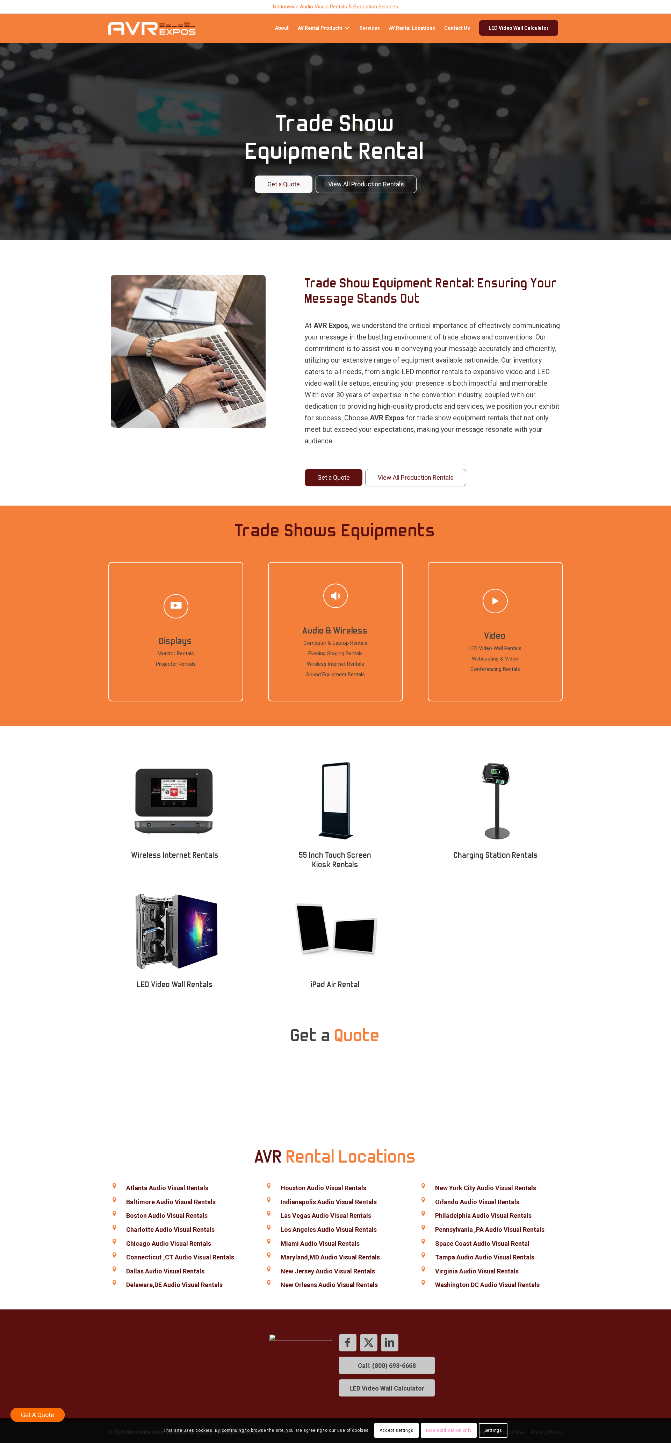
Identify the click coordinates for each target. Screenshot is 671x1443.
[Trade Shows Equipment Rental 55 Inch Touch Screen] (335, 800)
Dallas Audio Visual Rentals (165, 1271)
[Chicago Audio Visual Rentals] (114, 1242)
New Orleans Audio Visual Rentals (329, 1284)
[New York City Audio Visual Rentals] (423, 1186)
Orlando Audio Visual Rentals (477, 1202)
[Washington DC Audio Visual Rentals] (423, 1283)
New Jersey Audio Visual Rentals (328, 1271)
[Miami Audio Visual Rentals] (269, 1242)
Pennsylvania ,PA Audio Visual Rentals (489, 1229)
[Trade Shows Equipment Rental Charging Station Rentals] (496, 800)
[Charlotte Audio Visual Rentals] (114, 1228)
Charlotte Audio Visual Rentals (170, 1229)
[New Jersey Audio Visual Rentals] (269, 1269)
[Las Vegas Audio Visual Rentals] (269, 1214)
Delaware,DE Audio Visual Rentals (174, 1284)
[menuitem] (281, 28)
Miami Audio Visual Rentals (320, 1243)
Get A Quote (37, 1415)
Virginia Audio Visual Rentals (477, 1271)
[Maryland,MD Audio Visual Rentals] (269, 1255)
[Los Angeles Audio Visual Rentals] (269, 1228)
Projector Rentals (176, 664)
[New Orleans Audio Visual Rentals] (269, 1283)
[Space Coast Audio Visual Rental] (423, 1242)
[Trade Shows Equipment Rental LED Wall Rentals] (175, 930)
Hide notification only (448, 1430)
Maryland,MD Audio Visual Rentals (330, 1257)
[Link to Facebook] (347, 1342)
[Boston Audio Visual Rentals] (114, 1214)
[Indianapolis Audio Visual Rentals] (269, 1200)
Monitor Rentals (176, 653)
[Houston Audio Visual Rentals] (269, 1186)
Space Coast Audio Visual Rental (482, 1243)
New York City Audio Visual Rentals (485, 1188)
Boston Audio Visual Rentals (167, 1215)
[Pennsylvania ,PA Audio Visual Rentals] (423, 1228)
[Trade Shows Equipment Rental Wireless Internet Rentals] (175, 800)
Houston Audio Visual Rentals (323, 1188)
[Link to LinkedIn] (389, 1342)
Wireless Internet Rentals (335, 664)
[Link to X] (368, 1342)
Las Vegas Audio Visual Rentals (326, 1215)
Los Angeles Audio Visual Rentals (329, 1229)
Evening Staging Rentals (335, 653)
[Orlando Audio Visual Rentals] (423, 1200)
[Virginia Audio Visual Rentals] (423, 1269)
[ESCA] (300, 1365)
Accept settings (396, 1430)
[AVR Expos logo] (152, 28)
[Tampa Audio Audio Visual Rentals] (423, 1255)
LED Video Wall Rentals (495, 648)
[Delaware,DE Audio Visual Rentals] (114, 1283)
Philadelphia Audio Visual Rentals (483, 1215)
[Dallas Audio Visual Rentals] (114, 1269)
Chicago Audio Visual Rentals (168, 1243)
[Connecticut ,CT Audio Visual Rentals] (114, 1255)
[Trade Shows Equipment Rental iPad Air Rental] (335, 930)
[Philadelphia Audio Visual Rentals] (423, 1214)
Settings (493, 1430)
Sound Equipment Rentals (335, 674)
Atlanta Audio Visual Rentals (167, 1188)
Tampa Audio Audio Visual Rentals (484, 1257)
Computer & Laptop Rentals (335, 643)
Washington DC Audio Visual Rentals (487, 1284)
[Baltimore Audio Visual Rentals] (114, 1200)
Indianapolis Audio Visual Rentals (329, 1202)
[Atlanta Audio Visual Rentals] (114, 1186)
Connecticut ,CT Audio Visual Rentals (180, 1257)
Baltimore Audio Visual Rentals (171, 1202)
